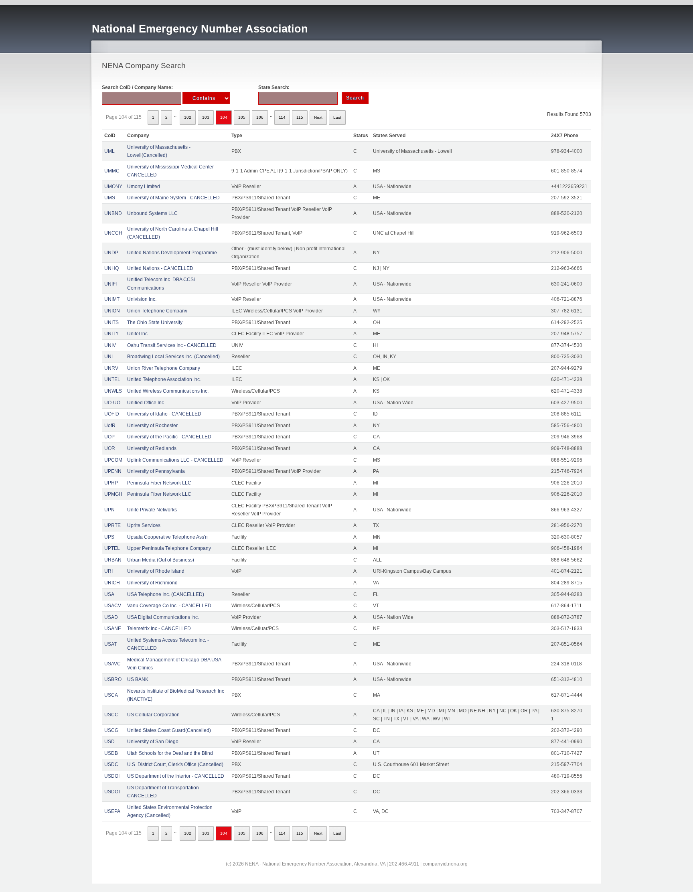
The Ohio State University (154, 322)
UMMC (112, 171)
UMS (109, 198)
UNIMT (112, 299)
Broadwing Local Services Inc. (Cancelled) (173, 356)
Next (318, 117)
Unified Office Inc (145, 402)
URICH (112, 583)
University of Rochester (152, 425)
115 (299, 117)
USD (109, 741)
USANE (112, 628)
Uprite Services (143, 525)
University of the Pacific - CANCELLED (169, 437)
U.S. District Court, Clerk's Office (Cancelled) (175, 764)
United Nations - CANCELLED (160, 268)
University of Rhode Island (155, 571)
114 (282, 117)
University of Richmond (152, 583)
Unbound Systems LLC (152, 213)
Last (337, 117)
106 (259, 117)
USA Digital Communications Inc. (163, 617)
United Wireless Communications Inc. (168, 391)
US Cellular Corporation (153, 715)
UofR (110, 425)
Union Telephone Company (157, 311)
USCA (111, 695)
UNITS (111, 322)
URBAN (113, 560)
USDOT (112, 792)
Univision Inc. (141, 299)
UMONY (113, 186)
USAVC (112, 664)
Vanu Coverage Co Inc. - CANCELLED (169, 605)
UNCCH (113, 233)
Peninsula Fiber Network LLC (159, 483)
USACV (112, 605)
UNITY (111, 334)
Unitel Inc (137, 334)
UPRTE (112, 525)
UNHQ (111, 268)
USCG (111, 730)
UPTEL (112, 548)
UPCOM (113, 460)
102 (187, 117)
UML (109, 151)
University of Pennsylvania (156, 471)
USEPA (112, 811)
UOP (109, 437)
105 (241, 117)
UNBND (113, 213)
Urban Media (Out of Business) (160, 560)
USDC (111, 764)
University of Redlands (151, 448)
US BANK (137, 679)
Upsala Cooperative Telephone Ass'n (167, 537)
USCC (111, 715)
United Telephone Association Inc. (164, 379)
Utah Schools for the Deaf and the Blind (170, 753)
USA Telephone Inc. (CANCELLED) (165, 594)
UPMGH (113, 494)
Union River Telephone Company (163, 368)
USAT (110, 644)
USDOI (112, 776)
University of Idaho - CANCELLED (164, 414)
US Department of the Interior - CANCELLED (175, 776)
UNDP (111, 252)
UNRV (111, 368)
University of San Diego (152, 741)
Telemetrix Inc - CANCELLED (159, 628)
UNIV (110, 345)
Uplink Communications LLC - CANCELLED (175, 460)
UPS (109, 537)
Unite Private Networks (152, 510)
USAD (111, 617)
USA (109, 594)
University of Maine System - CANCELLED (173, 198)
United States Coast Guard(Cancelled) (169, 730)
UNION (112, 311)
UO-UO (112, 402)
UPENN (113, 471)
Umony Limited (143, 186)
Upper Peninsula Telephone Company (169, 548)
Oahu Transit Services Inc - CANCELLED (172, 345)
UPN (109, 510)
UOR (109, 448)
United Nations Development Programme (172, 252)
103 (205, 117)
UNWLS (113, 391)
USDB (111, 753)
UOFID (111, 414)
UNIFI (110, 284)
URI (108, 571)
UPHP (111, 483)
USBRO (113, 679)
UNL (109, 356)
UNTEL (112, 379)
